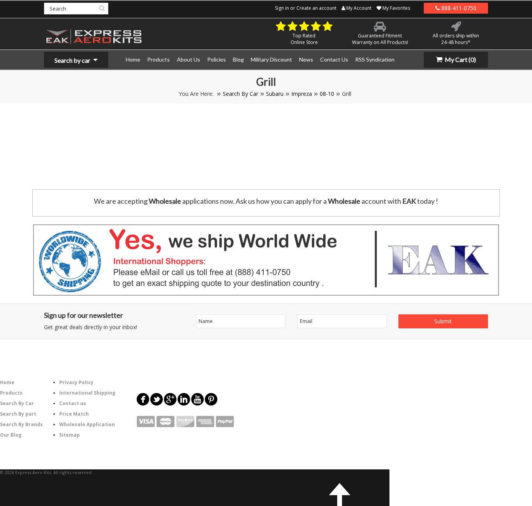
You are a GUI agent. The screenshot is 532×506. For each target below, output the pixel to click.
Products (11, 393)
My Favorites (395, 8)
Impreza (301, 93)
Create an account (316, 8)
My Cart (460, 59)
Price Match (74, 414)
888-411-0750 (458, 8)
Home (7, 382)
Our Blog (10, 435)
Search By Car (240, 93)
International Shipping (87, 393)
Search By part (18, 414)
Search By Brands (21, 424)
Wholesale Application (87, 424)
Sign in (282, 8)
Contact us (72, 403)
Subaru (275, 93)
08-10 (327, 93)
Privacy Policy (76, 382)
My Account (358, 8)
